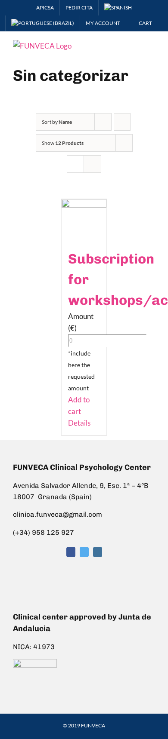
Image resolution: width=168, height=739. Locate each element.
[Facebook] (70, 552)
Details (79, 422)
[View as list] (92, 164)
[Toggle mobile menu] (151, 44)
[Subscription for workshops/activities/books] (84, 219)
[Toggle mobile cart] (136, 44)
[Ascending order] (122, 122)
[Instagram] (97, 552)
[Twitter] (84, 552)
